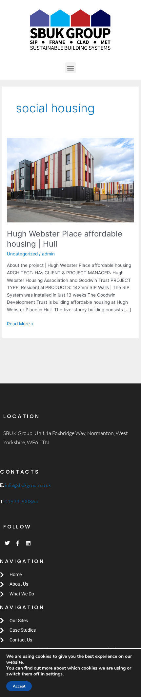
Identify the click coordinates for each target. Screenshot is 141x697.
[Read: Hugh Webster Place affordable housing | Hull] (70, 179)
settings (54, 674)
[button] (70, 67)
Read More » (20, 323)
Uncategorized (22, 253)
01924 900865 (21, 501)
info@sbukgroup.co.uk (27, 485)
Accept (19, 686)
